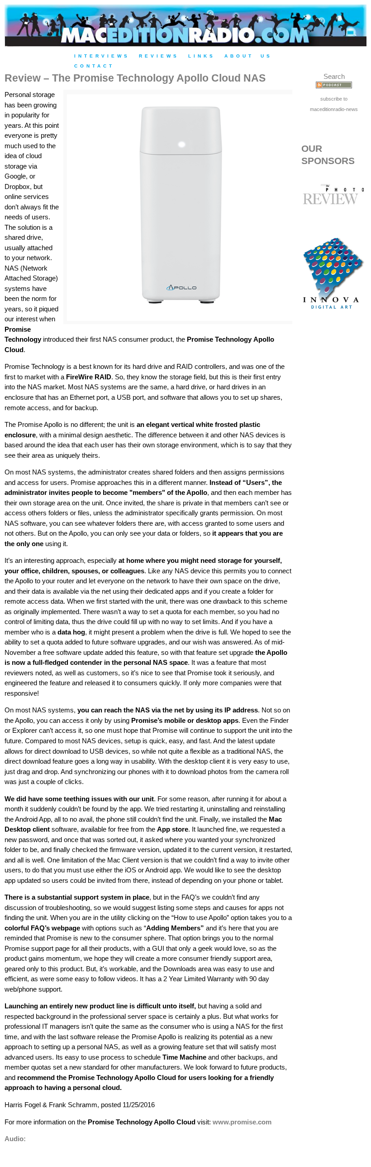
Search (334, 76)
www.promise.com (242, 1122)
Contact (94, 65)
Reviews (159, 55)
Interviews (102, 55)
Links (201, 55)
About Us (248, 55)
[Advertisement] (334, 476)
